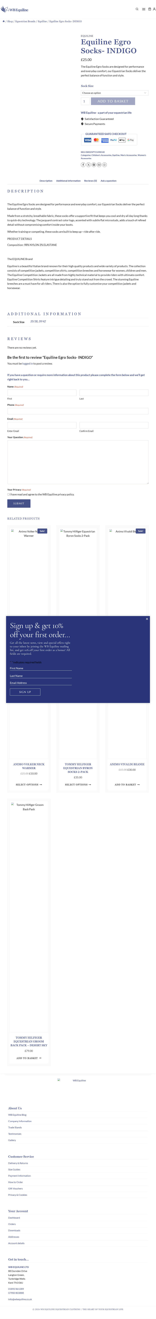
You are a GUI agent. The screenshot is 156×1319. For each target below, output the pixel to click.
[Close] (147, 619)
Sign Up (25, 692)
